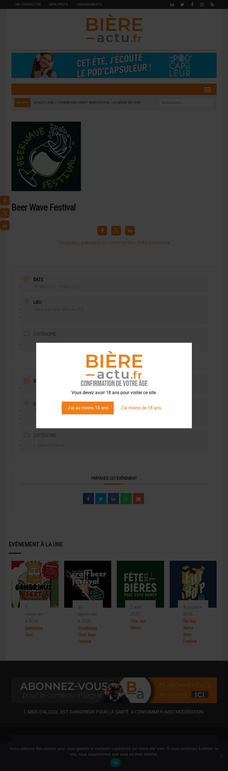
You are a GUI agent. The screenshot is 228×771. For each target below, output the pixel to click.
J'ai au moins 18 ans (87, 407)
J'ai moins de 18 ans (140, 407)
